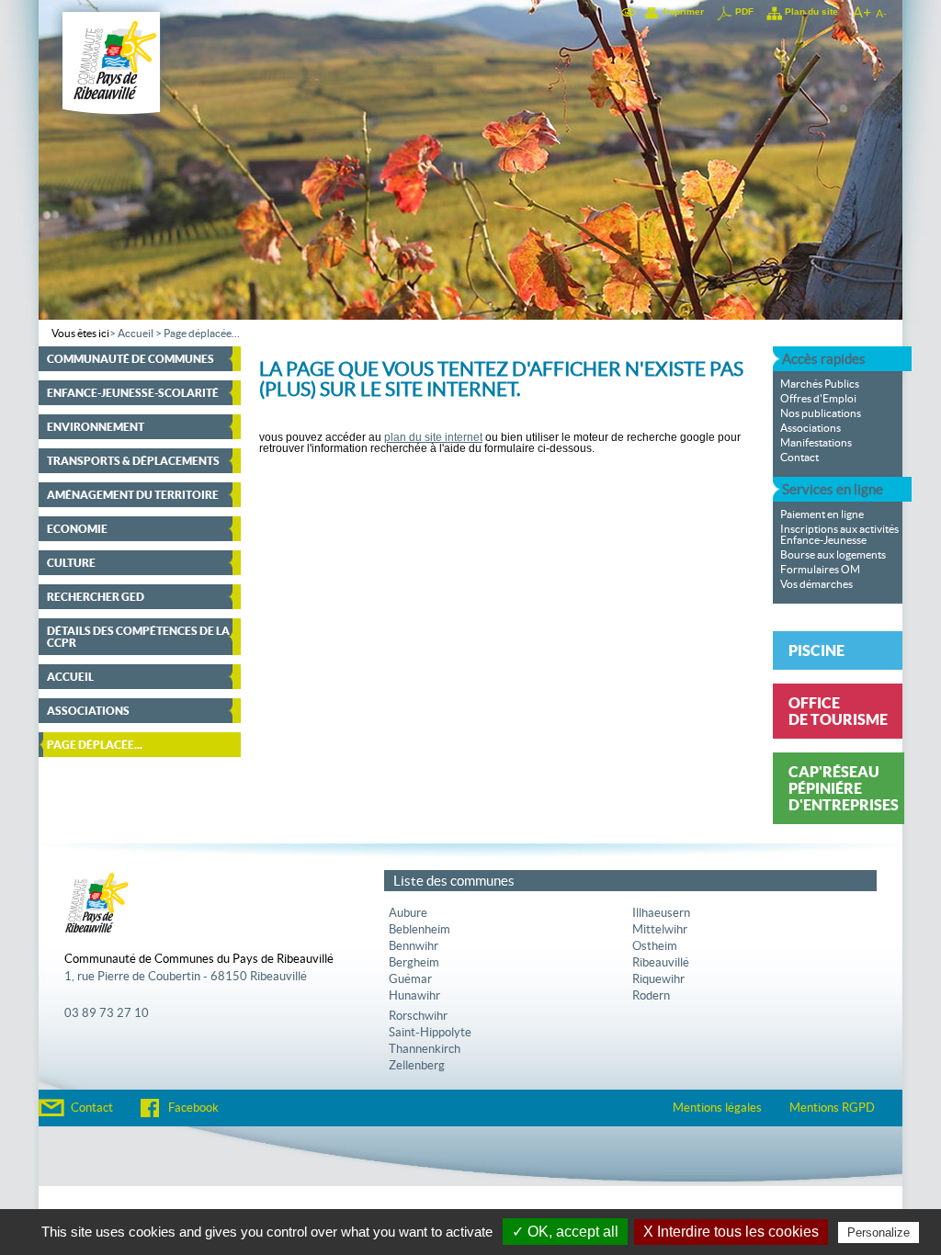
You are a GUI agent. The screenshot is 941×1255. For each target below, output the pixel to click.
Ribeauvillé (660, 962)
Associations (88, 711)
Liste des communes (454, 880)
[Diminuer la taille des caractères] (881, 12)
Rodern (651, 995)
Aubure (408, 913)
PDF (744, 11)
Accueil (135, 333)
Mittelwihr (659, 929)
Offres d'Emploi (818, 398)
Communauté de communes (130, 359)
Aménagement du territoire (133, 495)
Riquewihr (658, 979)
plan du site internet (433, 437)
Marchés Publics (819, 384)
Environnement (95, 427)
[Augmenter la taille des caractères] (861, 12)
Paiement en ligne (822, 514)
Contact (799, 457)
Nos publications (820, 413)
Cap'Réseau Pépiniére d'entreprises (843, 788)
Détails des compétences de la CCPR (138, 637)
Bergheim (414, 962)
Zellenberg (417, 1065)
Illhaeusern (661, 913)
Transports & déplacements (133, 461)
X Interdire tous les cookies (731, 1231)
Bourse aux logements (833, 554)
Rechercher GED (95, 597)
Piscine (816, 650)
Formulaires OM (820, 569)
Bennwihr (413, 946)
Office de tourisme (838, 711)
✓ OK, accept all (565, 1231)
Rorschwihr (418, 1016)
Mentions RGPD (832, 1108)
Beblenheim (419, 929)
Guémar (410, 979)
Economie (77, 529)
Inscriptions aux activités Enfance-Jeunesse (839, 535)
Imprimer (683, 11)
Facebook (193, 1108)
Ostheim (654, 946)
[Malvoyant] (629, 12)
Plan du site (811, 11)
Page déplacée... (202, 333)
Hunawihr (414, 995)
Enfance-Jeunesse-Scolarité (133, 393)
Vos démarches (816, 584)
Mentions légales (717, 1108)
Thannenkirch (424, 1049)
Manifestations (816, 442)
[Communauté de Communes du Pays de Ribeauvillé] (112, 123)
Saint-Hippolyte (430, 1032)
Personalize (878, 1232)
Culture (71, 563)
